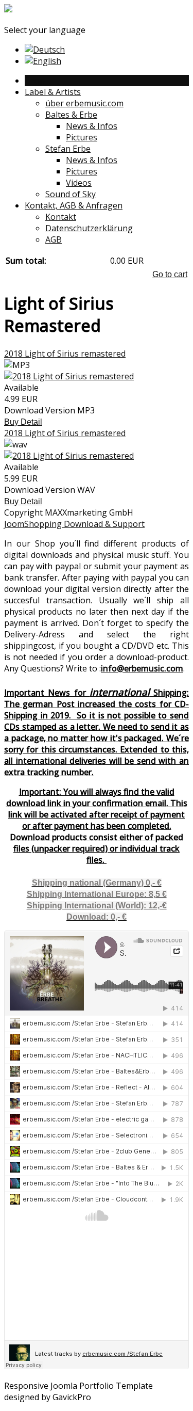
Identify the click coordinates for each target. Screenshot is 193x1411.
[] (8, 9)
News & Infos (91, 126)
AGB (53, 239)
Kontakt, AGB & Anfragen (73, 205)
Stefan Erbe (68, 148)
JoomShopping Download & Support (74, 524)
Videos (79, 182)
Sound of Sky (70, 194)
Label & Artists (53, 92)
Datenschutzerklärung (89, 228)
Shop (35, 80)
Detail (31, 422)
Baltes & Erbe (71, 114)
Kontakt (60, 216)
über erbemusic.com (84, 103)
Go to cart (169, 274)
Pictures (81, 137)
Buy (12, 422)
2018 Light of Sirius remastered (65, 353)
